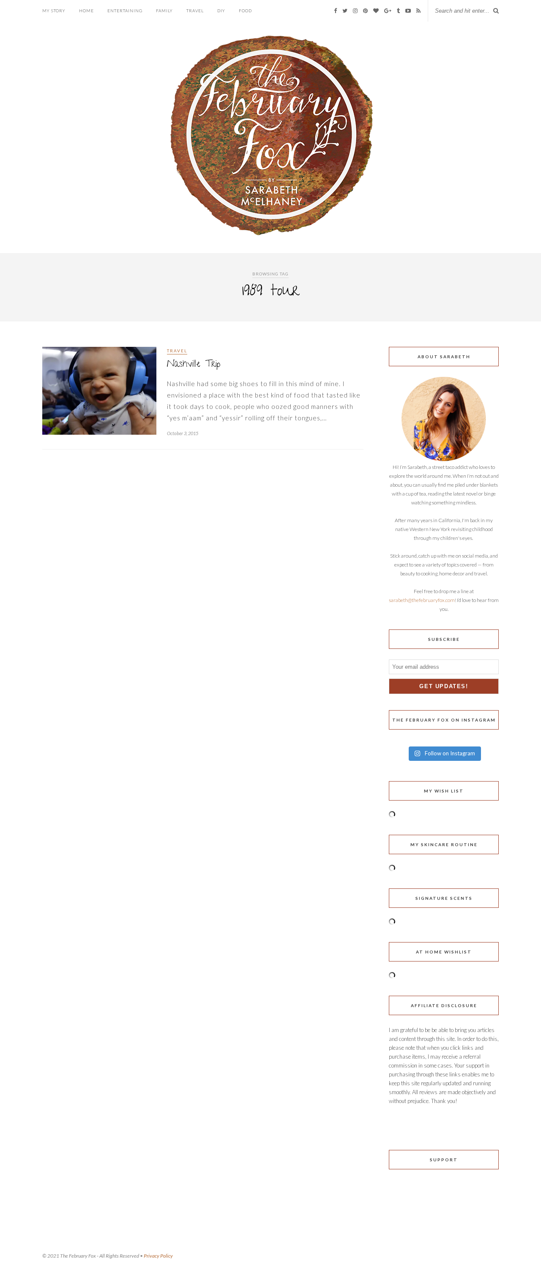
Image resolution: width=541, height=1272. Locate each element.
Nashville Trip (193, 364)
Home (86, 10)
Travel (195, 10)
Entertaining (124, 10)
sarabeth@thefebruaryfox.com (422, 600)
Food (245, 10)
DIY (221, 10)
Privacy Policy (158, 1256)
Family (164, 10)
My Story (54, 10)
